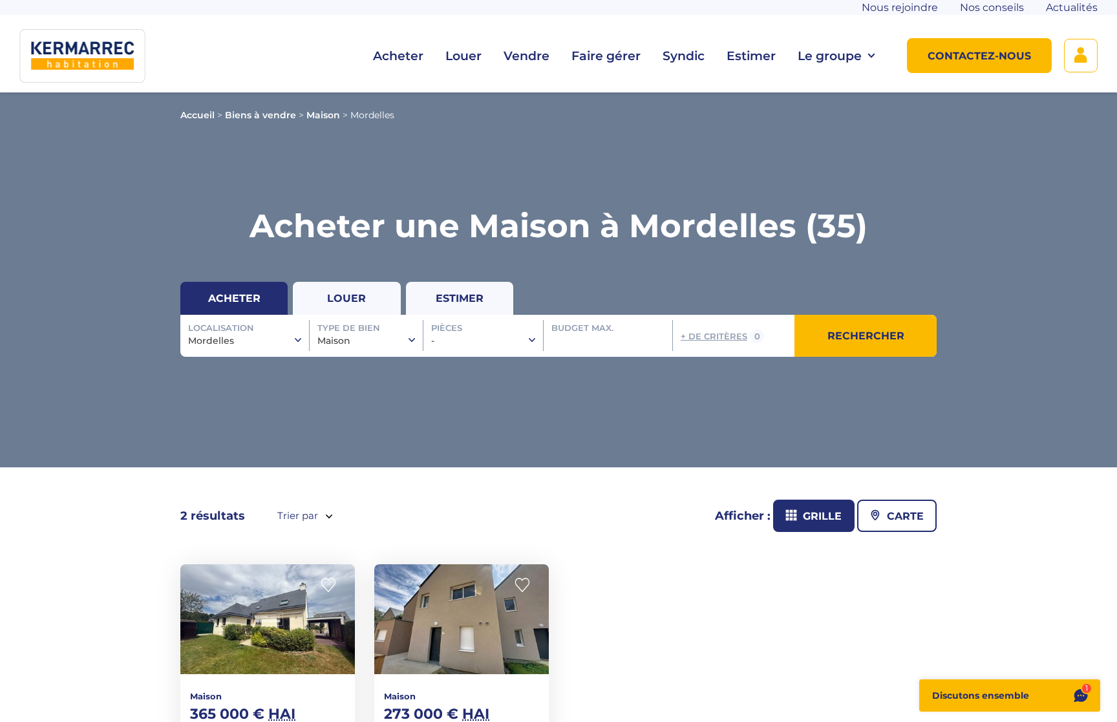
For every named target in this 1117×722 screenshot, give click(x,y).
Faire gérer (606, 55)
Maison (323, 115)
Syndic (684, 55)
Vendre (526, 55)
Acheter (398, 55)
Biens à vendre (260, 115)
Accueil (197, 115)
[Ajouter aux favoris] (332, 585)
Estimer (751, 55)
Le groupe (830, 55)
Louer (463, 55)
